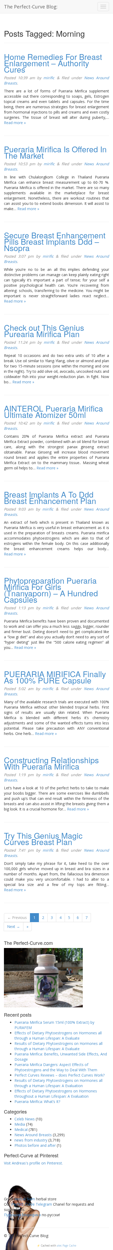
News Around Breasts (33, 1134)
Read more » (15, 122)
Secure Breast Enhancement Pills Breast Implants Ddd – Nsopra (54, 241)
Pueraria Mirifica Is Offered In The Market (55, 152)
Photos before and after (35, 1145)
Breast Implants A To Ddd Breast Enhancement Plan (50, 497)
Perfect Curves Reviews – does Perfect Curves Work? (59, 1075)
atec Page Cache (66, 1245)
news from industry (30, 1140)
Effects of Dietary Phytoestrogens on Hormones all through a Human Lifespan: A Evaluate (58, 1035)
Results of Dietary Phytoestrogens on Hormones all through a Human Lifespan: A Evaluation (58, 1083)
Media (19, 1124)
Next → (13, 926)
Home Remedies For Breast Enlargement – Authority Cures (53, 63)
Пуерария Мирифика (22, 1214)
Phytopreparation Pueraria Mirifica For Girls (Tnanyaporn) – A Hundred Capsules (51, 590)
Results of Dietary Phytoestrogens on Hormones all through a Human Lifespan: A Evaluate (58, 1046)
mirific (48, 77)
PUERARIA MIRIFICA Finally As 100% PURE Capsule (55, 677)
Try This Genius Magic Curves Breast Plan (43, 838)
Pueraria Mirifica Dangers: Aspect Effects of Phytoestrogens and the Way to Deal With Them (55, 1067)
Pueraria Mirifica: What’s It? (37, 1101)
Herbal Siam (24, 1198)
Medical (21, 1129)
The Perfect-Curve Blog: (31, 6)
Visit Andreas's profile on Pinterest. (33, 1163)
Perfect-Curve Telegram (31, 1204)
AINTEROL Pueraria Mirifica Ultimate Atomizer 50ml (53, 411)
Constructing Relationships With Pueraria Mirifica (51, 763)
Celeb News (24, 1118)
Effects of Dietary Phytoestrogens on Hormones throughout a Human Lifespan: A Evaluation (55, 1093)
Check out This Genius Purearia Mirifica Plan (44, 330)
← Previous (17, 917)
